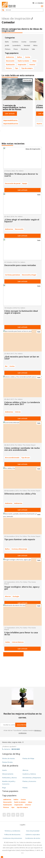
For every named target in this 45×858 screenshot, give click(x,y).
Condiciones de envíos (32, 838)
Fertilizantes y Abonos (9, 778)
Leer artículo (22, 190)
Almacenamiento (7, 774)
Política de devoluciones (12, 834)
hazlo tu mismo (23, 61)
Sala (33, 49)
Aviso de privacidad (32, 831)
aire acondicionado (12, 458)
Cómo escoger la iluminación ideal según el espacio (21, 312)
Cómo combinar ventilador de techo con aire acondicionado (22, 449)
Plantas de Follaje (28, 758)
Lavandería (16, 45)
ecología (16, 596)
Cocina (23, 42)
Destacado (27, 80)
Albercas (25, 770)
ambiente (8, 503)
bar (6, 366)
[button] (10, 114)
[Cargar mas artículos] (13, 654)
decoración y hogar (29, 275)
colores (18, 412)
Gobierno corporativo (33, 834)
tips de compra (27, 68)
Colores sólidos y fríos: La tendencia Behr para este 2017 (22, 403)
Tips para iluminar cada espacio (19, 539)
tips (16, 68)
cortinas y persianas (12, 275)
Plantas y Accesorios (29, 781)
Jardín (7, 45)
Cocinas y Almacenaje (19, 549)
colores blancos (18, 642)
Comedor (32, 42)
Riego (4, 788)
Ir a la (38, 3)
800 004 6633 (15, 749)
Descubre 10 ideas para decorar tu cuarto (21, 175)
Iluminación (10, 64)
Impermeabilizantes (10, 124)
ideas (34, 61)
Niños (35, 45)
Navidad (27, 45)
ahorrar (8, 596)
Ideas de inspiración (33, 149)
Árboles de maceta (8, 758)
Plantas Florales (7, 762)
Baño (7, 42)
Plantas (25, 788)
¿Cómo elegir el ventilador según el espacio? (21, 220)
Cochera (15, 42)
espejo (24, 183)
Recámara (25, 49)
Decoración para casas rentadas (20, 265)
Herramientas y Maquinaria (31, 778)
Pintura (7, 49)
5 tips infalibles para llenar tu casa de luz (21, 633)
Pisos (16, 49)
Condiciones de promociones (12, 838)
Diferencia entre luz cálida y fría (20, 493)
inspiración (22, 64)
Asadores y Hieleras (29, 774)
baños (19, 57)
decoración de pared (12, 183)
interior (32, 64)
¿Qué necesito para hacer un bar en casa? (21, 357)
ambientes (10, 57)
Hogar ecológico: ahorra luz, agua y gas (21, 587)
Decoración (10, 61)
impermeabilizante (10, 120)
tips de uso (25, 458)
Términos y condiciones (12, 831)
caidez (7, 642)
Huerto (4, 770)
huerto (39, 124)
